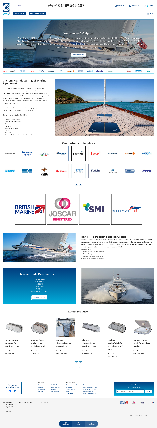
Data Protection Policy (90, 387)
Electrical (54, 385)
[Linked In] (15, 391)
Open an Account (71, 385)
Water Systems (55, 387)
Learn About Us (39, 297)
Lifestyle (53, 389)
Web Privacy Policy (89, 391)
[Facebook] (10, 391)
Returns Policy (87, 385)
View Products (78, 55)
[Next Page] (80, 184)
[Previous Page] (76, 184)
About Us (69, 391)
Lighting (40, 391)
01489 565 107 (71, 6)
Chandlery (41, 389)
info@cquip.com (27, 402)
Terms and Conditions (90, 394)
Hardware (41, 385)
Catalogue (69, 387)
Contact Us (69, 394)
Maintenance (55, 391)
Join (148, 391)
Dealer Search (70, 389)
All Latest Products (78, 368)
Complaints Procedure (90, 389)
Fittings (40, 387)
